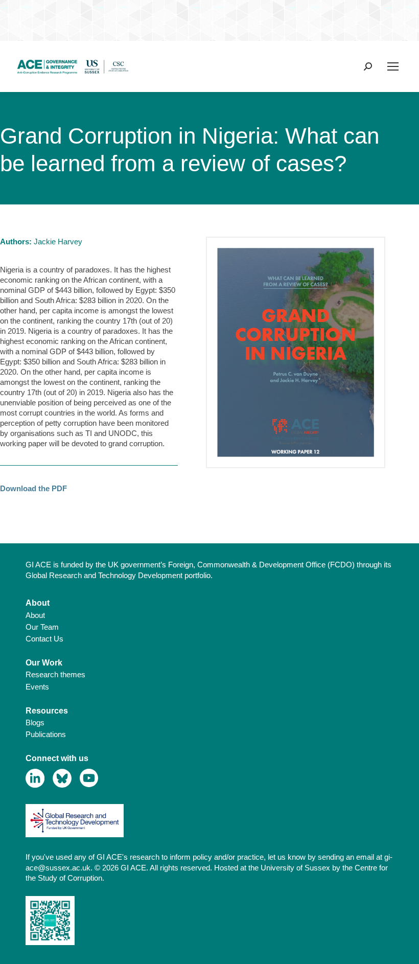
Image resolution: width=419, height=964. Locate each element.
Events (37, 686)
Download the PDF (33, 488)
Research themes (55, 674)
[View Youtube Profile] (89, 778)
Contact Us (44, 638)
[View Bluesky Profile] (62, 778)
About (35, 615)
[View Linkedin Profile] (35, 778)
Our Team (42, 627)
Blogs (35, 722)
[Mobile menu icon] (393, 66)
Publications (46, 734)
